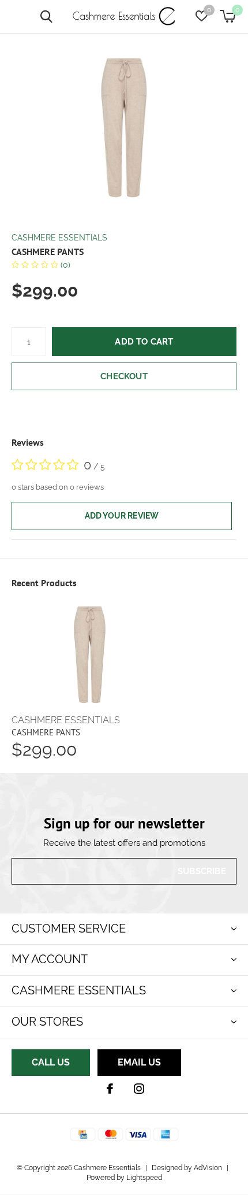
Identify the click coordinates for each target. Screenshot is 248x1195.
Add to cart (144, 341)
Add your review (122, 515)
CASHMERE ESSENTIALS (59, 237)
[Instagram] (139, 1088)
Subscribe (202, 871)
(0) (64, 264)
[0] (227, 16)
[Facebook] (110, 1088)
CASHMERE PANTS (46, 732)
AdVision (208, 1168)
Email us (139, 1062)
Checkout (124, 376)
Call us (51, 1062)
